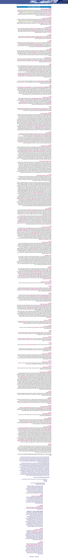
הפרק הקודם (31, 556)
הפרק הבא (37, 556)
